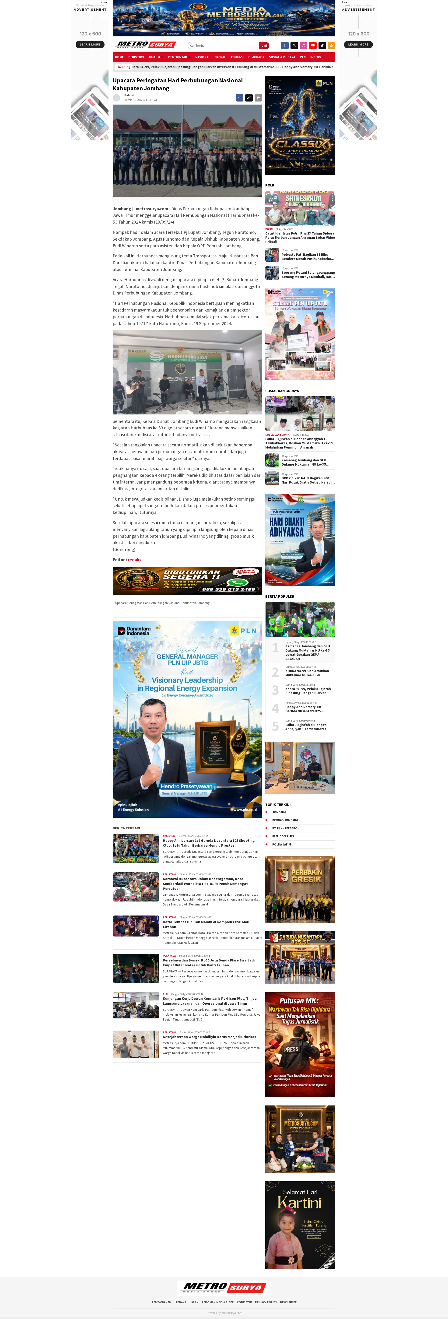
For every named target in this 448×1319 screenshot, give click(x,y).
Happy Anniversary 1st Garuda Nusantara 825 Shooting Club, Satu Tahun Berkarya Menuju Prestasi (270, 67)
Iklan (194, 1302)
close (104, 2)
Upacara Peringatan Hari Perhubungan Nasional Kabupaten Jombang (162, 603)
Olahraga (256, 57)
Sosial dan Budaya (277, 434)
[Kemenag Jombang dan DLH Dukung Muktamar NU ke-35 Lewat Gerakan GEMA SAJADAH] (300, 619)
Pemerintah (177, 57)
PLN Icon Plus (283, 836)
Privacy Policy (266, 1302)
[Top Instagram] (303, 45)
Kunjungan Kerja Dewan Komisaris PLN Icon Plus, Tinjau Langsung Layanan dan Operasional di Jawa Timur (210, 1001)
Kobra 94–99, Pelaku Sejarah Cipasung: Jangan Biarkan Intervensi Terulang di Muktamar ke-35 (308, 691)
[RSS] (331, 45)
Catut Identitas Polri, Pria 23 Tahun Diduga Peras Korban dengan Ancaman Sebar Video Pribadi (300, 237)
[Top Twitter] (294, 45)
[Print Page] (258, 98)
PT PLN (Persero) (285, 828)
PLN (303, 57)
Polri (269, 229)
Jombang (279, 812)
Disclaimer (288, 1302)
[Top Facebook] (285, 45)
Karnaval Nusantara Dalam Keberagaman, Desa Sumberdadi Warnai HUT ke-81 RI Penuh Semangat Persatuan (205, 883)
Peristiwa (136, 57)
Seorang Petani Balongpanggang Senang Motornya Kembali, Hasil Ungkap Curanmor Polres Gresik (308, 274)
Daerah (220, 57)
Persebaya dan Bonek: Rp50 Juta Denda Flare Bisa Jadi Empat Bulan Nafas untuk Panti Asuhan (209, 962)
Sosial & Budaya (282, 57)
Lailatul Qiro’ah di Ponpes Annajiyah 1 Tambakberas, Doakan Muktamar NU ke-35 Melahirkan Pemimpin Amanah (299, 443)
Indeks (315, 57)
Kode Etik (244, 1302)
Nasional (202, 57)
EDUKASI (237, 57)
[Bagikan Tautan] (239, 98)
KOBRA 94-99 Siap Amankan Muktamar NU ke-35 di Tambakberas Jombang (307, 673)
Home (119, 57)
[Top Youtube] (313, 45)
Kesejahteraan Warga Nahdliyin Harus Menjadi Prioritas (210, 1036)
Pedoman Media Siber (218, 1302)
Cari (264, 45)
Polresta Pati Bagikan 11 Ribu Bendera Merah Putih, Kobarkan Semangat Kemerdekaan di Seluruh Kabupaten (307, 257)
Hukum (154, 57)
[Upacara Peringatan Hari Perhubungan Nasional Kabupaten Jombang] (187, 150)
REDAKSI (181, 1302)
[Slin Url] (249, 98)
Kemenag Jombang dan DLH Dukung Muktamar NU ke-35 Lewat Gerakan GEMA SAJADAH (306, 462)
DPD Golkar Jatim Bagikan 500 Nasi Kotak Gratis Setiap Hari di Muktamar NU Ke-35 (307, 480)
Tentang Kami (161, 1302)
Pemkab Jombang (285, 820)
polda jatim (281, 844)
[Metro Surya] (146, 45)
